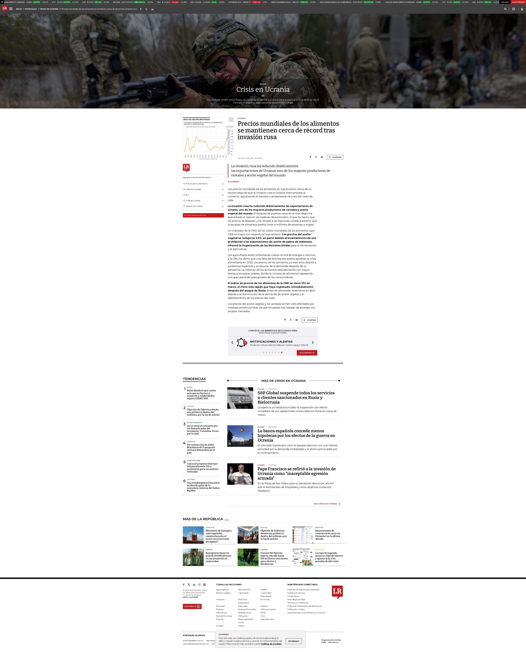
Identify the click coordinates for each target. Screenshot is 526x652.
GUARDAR (336, 157)
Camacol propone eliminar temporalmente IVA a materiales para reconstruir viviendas (202, 467)
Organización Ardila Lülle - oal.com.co (331, 641)
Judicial (190, 406)
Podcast (219, 619)
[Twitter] (146, 9)
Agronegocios (222, 590)
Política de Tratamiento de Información (304, 606)
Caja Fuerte (243, 593)
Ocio (263, 616)
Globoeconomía (268, 609)
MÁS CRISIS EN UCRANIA (325, 504)
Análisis (264, 590)
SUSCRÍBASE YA (307, 353)
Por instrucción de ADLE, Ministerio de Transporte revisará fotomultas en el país (201, 449)
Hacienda (191, 442)
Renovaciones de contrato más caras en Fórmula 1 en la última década (327, 534)
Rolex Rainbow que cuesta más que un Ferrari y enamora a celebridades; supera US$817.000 (201, 394)
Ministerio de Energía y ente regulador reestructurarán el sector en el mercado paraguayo (219, 536)
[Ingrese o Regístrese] (522, 9)
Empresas (220, 606)
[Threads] (205, 585)
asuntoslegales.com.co (193, 640)
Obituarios (243, 616)
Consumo (220, 599)
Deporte (319, 527)
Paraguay (210, 527)
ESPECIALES (31, 9)
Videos (241, 626)
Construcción (193, 461)
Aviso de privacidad (296, 599)
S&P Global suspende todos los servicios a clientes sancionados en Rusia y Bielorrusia (296, 397)
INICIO (19, 9)
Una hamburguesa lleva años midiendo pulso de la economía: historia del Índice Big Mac (203, 487)
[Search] (505, 9)
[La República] (4, 9)
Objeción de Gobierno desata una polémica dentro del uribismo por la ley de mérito (203, 412)
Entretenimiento (194, 423)
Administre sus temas (196, 215)
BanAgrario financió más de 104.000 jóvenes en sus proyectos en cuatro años (218, 557)
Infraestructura (244, 613)
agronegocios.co (213, 640)
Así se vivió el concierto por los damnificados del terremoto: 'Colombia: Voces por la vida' (203, 430)
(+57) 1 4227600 (190, 597)
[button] (231, 342)
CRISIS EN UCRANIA (49, 9)
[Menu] (11, 8)
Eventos (264, 606)
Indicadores (221, 613)
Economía (265, 599)
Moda (189, 387)
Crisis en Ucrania (263, 89)
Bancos (209, 550)
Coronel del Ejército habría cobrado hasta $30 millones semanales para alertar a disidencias (274, 558)
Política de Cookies (271, 644)
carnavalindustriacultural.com (196, 644)
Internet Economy (224, 616)
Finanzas (220, 609)
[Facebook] (140, 9)
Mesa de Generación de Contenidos (303, 590)
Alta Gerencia (244, 590)
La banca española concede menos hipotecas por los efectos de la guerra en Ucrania (296, 435)
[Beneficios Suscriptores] (513, 9)
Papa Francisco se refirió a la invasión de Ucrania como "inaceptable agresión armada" (297, 473)
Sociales (220, 626)
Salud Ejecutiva (267, 619)
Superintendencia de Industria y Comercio (306, 613)
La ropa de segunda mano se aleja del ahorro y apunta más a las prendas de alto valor (329, 557)
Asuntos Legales (223, 593)
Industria (319, 550)
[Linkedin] (322, 157)
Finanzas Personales (247, 609)
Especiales (243, 606)
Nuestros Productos (296, 593)
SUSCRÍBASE (518, 2)
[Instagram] (200, 585)
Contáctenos (293, 596)
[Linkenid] (152, 9)
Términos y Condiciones (297, 603)
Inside (263, 613)
